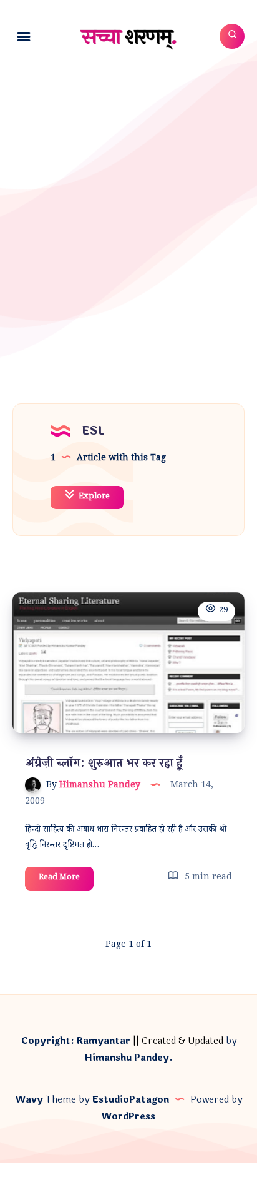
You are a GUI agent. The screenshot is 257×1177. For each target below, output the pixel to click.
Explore (93, 497)
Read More (66, 880)
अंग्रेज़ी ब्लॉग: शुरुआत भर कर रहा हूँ (103, 763)
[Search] (232, 36)
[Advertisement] (128, 206)
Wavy (29, 1100)
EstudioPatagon (130, 1100)
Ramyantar (103, 1041)
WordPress (128, 1116)
